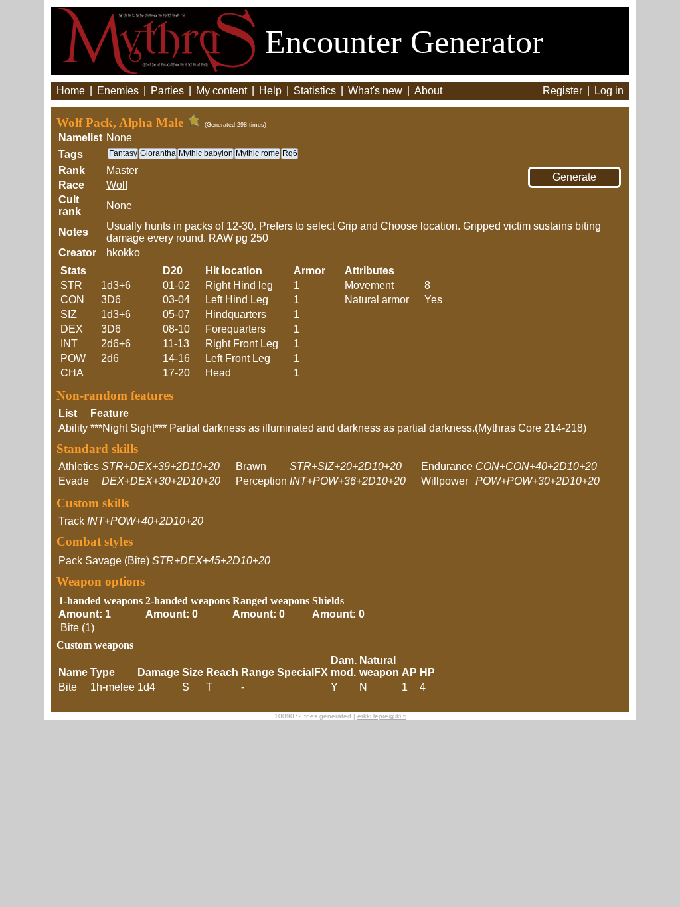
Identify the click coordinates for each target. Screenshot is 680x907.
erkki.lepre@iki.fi (381, 716)
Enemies (118, 90)
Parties (167, 90)
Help (270, 90)
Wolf (117, 185)
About (428, 90)
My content (221, 90)
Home (70, 90)
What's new (375, 90)
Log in (609, 90)
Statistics (315, 90)
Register (562, 90)
